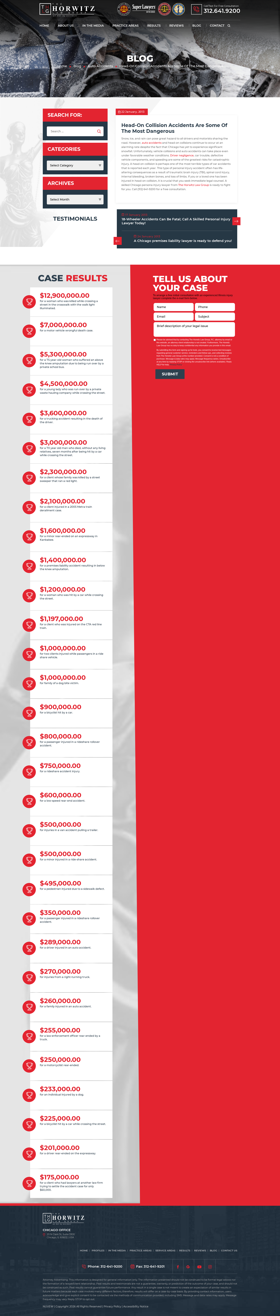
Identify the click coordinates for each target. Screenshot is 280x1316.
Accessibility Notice (135, 1306)
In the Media (93, 25)
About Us (66, 25)
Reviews (176, 25)
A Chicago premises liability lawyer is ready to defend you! (183, 241)
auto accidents (152, 142)
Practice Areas (125, 25)
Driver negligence (182, 155)
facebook (178, 1266)
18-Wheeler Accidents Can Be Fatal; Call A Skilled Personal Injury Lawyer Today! (176, 221)
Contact (217, 25)
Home (44, 25)
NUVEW (48, 1306)
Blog (196, 25)
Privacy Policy (176, 365)
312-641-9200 (111, 1266)
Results (154, 25)
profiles (98, 1250)
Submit (170, 374)
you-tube (199, 1266)
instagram (210, 1266)
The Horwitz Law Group (193, 185)
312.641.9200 (222, 10)
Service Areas (165, 1250)
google (188, 1266)
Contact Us (229, 1250)
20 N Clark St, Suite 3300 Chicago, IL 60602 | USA (61, 1236)
